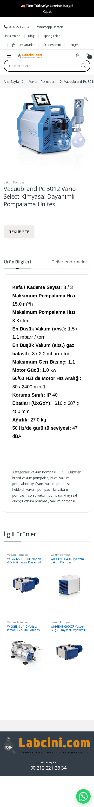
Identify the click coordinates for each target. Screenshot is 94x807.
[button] (86, 99)
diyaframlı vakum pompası (49, 483)
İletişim (74, 44)
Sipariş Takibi (51, 36)
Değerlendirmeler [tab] (69, 262)
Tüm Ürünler (26, 44)
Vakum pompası (62, 501)
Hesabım (54, 44)
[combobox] (40, 65)
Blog (31, 36)
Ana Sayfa (11, 81)
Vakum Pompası (41, 81)
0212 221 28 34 (19, 27)
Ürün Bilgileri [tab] (17, 262)
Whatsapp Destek (50, 27)
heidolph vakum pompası (31, 489)
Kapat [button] (46, 11)
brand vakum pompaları (30, 478)
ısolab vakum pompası (44, 495)
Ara (83, 65)
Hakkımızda (12, 36)
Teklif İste (19, 231)
